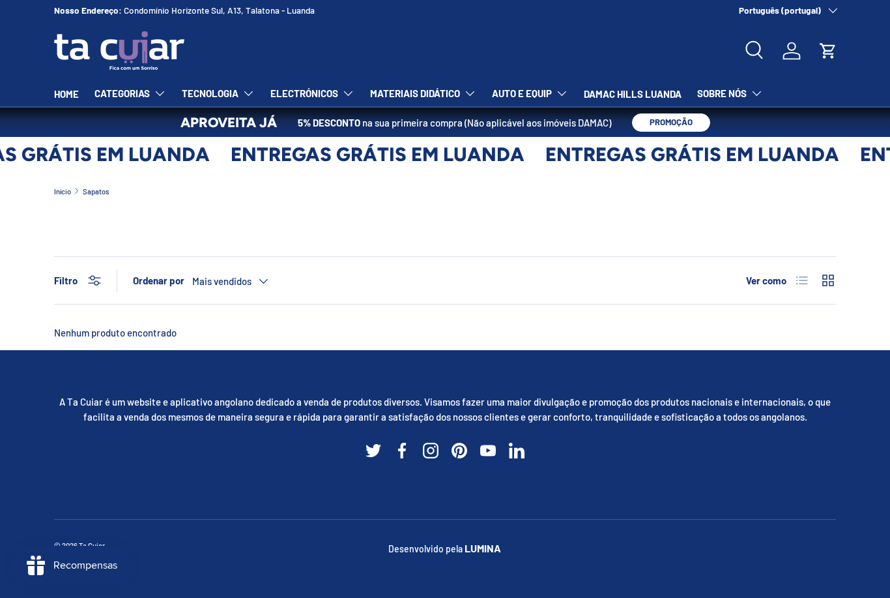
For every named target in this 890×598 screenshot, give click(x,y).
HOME (66, 94)
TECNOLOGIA (210, 93)
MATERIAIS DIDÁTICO (415, 93)
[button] (828, 51)
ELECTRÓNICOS (304, 93)
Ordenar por (158, 280)
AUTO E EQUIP (522, 93)
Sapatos (96, 191)
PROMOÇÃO (671, 122)
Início (62, 191)
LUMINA (483, 548)
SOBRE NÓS (722, 93)
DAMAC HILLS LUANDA (633, 94)
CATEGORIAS (122, 93)
